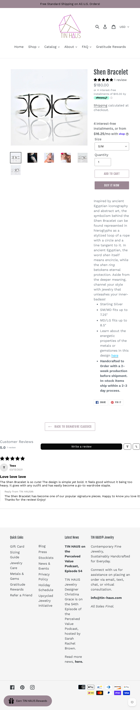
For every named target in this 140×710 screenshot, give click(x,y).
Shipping (100, 105)
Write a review (81, 446)
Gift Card (17, 546)
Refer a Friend (21, 595)
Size (98, 139)
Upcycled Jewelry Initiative (45, 600)
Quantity (101, 155)
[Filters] (127, 446)
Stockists (45, 558)
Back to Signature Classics (73, 426)
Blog (42, 546)
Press (42, 552)
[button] (104, 80)
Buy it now (111, 185)
